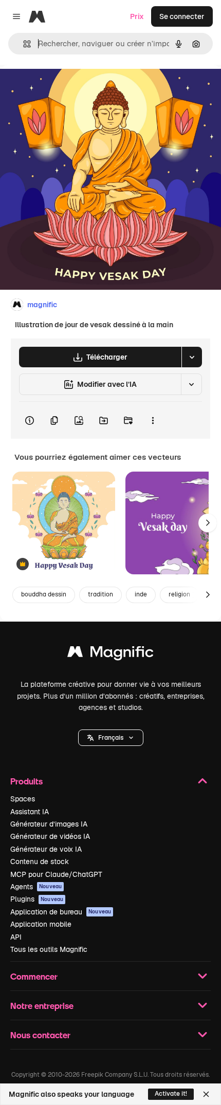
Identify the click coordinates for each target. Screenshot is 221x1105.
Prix (137, 16)
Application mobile (40, 924)
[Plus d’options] (152, 420)
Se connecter (182, 16)
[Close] (206, 1094)
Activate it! (171, 1094)
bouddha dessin (43, 594)
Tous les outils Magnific (48, 949)
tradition (100, 594)
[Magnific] (110, 654)
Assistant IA (29, 811)
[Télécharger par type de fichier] (191, 357)
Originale (67, 88)
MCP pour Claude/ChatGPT (56, 874)
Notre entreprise (41, 1005)
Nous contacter (40, 1034)
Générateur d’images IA (48, 824)
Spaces (22, 798)
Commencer (34, 976)
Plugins (36, 899)
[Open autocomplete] (23, 44)
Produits (26, 781)
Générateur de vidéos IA (50, 836)
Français (110, 738)
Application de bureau (60, 911)
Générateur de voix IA (46, 849)
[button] (110, 737)
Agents (36, 886)
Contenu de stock (39, 861)
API (16, 937)
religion (179, 594)
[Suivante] (207, 523)
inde (141, 594)
